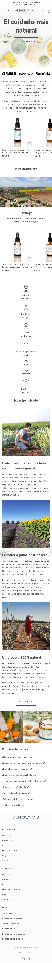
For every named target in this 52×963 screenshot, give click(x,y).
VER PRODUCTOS (26, 41)
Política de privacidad (12, 918)
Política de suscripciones (13, 933)
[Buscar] (9, 11)
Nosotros (6, 835)
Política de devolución (12, 938)
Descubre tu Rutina (11, 850)
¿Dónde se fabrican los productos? (18, 799)
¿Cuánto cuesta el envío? (13, 805)
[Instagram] (28, 958)
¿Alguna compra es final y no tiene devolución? (24, 781)
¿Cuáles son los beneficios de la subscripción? (23, 763)
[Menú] (3, 11)
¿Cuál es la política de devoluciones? (19, 775)
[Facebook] (23, 958)
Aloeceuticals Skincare (29, 947)
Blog (4, 855)
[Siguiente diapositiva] (47, 139)
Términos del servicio (12, 923)
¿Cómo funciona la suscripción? (17, 769)
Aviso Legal (7, 913)
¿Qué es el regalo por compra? (16, 793)
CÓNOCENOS (26, 701)
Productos (7, 840)
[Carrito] (49, 11)
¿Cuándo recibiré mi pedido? (15, 787)
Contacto (6, 860)
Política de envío (10, 928)
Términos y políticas (26, 953)
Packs (5, 845)
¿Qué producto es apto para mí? (17, 757)
